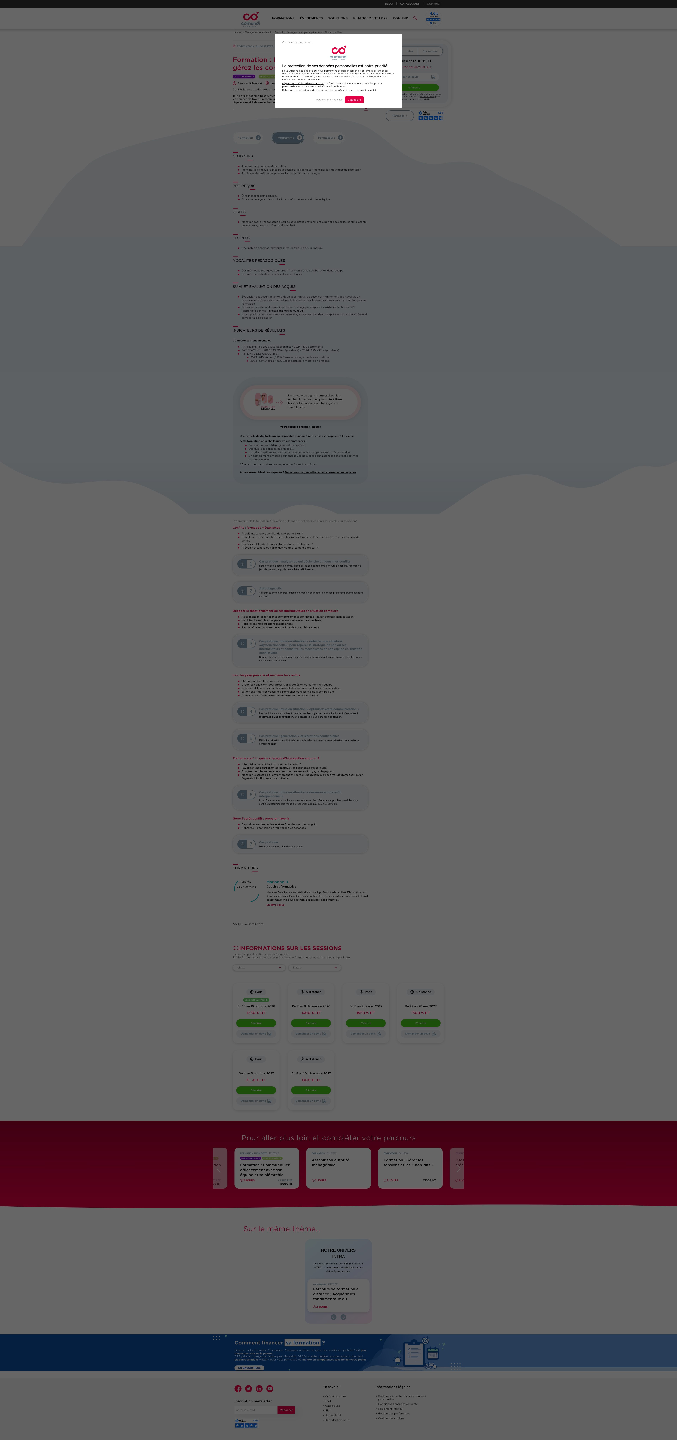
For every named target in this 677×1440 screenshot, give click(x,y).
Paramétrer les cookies (329, 99)
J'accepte (354, 99)
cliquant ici (369, 90)
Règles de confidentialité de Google (303, 83)
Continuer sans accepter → (297, 42)
